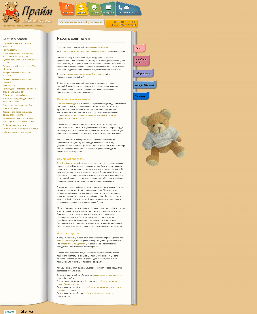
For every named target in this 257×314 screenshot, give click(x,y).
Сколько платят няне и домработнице (20, 128)
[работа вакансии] (10, 312)
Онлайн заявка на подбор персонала (81, 22)
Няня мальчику (10, 85)
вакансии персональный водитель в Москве (85, 115)
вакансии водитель (99, 47)
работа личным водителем (73, 244)
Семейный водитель (66, 163)
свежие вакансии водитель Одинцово (84, 74)
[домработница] (145, 84)
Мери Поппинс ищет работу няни (18, 118)
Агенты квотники (10, 108)
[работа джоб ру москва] (27, 312)
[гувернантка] (145, 73)
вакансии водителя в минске (106, 275)
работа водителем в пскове (97, 293)
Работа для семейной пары (15, 95)
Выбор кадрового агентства (15, 125)
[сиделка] (145, 95)
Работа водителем (11, 50)
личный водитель (65, 241)
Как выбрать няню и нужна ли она (18, 121)
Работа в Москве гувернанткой (17, 132)
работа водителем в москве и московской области (85, 51)
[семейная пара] (145, 60)
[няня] (145, 48)
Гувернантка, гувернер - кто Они (17, 105)
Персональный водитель (68, 103)
